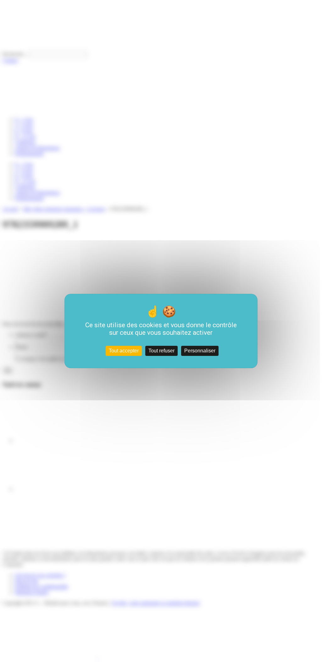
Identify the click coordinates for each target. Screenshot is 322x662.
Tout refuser (161, 350)
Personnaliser (199, 350)
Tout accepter (124, 350)
